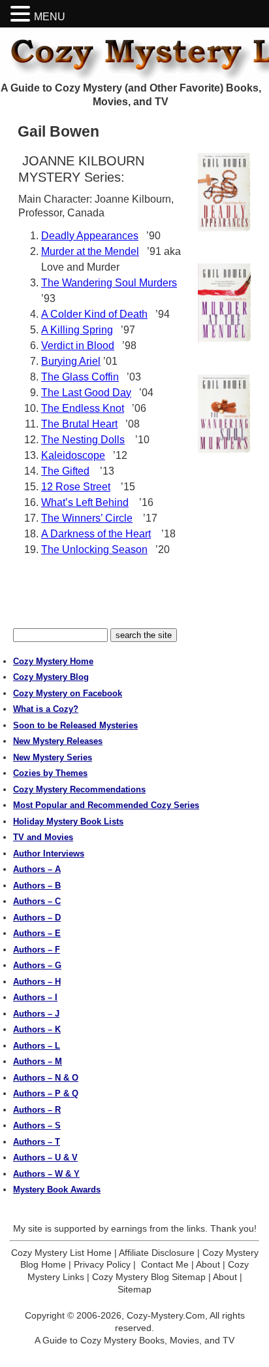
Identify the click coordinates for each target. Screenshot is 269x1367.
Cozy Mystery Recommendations (79, 789)
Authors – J (36, 1014)
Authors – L (36, 1046)
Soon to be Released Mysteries (75, 725)
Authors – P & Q (45, 1093)
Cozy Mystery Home (53, 661)
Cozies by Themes (50, 773)
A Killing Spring (77, 329)
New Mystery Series (52, 757)
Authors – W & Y (46, 1174)
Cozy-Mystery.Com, (167, 1315)
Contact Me (165, 1264)
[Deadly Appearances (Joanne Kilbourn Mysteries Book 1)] (224, 193)
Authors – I (35, 997)
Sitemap (134, 1289)
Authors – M (37, 1061)
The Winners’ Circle (87, 518)
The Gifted (65, 471)
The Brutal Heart (79, 424)
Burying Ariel (71, 361)
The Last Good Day (86, 392)
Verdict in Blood (77, 345)
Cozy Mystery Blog (51, 677)
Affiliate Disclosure (157, 1252)
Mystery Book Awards (57, 1189)
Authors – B (37, 885)
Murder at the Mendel (90, 251)
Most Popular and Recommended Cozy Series (106, 805)
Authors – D (37, 917)
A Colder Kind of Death (94, 314)
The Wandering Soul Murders (109, 282)
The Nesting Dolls (83, 439)
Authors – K (37, 1029)
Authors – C (37, 901)
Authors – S (37, 1125)
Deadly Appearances (89, 235)
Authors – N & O (45, 1078)
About (208, 1264)
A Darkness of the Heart (96, 533)
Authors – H (37, 982)
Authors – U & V (45, 1157)
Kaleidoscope (73, 455)
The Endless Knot (82, 408)
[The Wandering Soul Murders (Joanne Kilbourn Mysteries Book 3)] (224, 415)
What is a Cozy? (45, 709)
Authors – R (37, 1110)
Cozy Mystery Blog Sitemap (149, 1277)
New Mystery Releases (58, 741)
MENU (49, 16)
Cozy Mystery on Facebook (67, 693)
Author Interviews (48, 853)
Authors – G (37, 965)
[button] (22, 14)
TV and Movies (43, 837)
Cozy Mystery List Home (61, 1252)
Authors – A (37, 869)
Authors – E (37, 933)
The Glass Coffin (80, 376)
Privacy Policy (102, 1264)
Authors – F (36, 949)
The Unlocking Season (94, 549)
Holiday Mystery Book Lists (68, 821)
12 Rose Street (75, 486)
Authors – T (36, 1142)
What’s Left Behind (85, 502)
